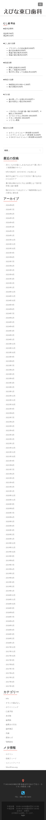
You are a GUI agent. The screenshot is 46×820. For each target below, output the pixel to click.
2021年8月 (10, 465)
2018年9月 (10, 608)
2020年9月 (10, 504)
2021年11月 (10, 452)
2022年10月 (10, 404)
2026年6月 (10, 214)
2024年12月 (10, 292)
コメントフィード (13, 763)
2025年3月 (10, 279)
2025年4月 (10, 274)
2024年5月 (10, 322)
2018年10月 (10, 604)
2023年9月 (10, 357)
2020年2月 (10, 534)
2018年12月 (10, 595)
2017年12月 (10, 647)
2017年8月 (10, 664)
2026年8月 (10, 205)
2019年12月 (10, 543)
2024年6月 (10, 318)
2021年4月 (10, 482)
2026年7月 (10, 209)
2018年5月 (10, 625)
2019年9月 (10, 556)
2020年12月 (10, 495)
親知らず (9, 737)
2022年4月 (10, 430)
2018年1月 (10, 643)
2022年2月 (10, 439)
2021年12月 (10, 448)
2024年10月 (10, 300)
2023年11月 (10, 348)
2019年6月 (10, 569)
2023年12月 (10, 344)
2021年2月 (10, 487)
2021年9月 (10, 461)
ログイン (9, 754)
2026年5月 (10, 218)
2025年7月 (10, 261)
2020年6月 (10, 517)
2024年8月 (10, 309)
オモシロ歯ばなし (13, 703)
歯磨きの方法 (11, 724)
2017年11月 (10, 651)
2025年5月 (10, 270)
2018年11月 (10, 599)
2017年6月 (10, 673)
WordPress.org (12, 767)
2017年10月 (10, 656)
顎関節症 (9, 742)
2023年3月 (10, 383)
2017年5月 (10, 677)
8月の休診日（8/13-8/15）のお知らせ (21, 172)
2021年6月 (10, 474)
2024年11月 (10, 296)
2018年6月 (10, 621)
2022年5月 (10, 426)
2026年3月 (10, 227)
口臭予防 (9, 711)
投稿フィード (11, 758)
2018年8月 (10, 612)
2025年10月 (10, 248)
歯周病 (8, 720)
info (7, 698)
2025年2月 (10, 283)
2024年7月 (10, 313)
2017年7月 (10, 669)
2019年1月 (10, 591)
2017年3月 (10, 686)
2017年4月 (10, 682)
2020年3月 (10, 530)
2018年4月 (10, 630)
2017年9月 (10, 660)
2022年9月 (10, 409)
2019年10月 (10, 552)
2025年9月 (10, 253)
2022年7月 (10, 417)
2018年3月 (10, 634)
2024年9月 (10, 305)
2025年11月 (10, 244)
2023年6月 (10, 370)
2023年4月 (10, 378)
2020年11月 (10, 500)
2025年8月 (10, 257)
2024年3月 (10, 331)
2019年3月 (10, 582)
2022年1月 (10, 443)
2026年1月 (10, 235)
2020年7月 (10, 513)
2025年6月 (10, 266)
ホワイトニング (12, 707)
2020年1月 (10, 539)
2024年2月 (10, 335)
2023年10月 (10, 352)
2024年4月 (10, 326)
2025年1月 (10, 287)
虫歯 (7, 733)
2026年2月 (10, 231)
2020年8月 (10, 508)
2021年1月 (10, 491)
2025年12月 (10, 240)
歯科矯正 (9, 729)
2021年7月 (10, 469)
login (23, 815)
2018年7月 (10, 617)
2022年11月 (10, 400)
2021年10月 (10, 456)
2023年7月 (10, 365)
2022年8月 (10, 413)
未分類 (8, 716)
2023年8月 (10, 361)
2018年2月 (10, 638)
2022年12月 (10, 396)
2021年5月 (10, 478)
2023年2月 (10, 387)
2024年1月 (10, 339)
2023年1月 (10, 391)
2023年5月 (10, 374)
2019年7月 (10, 565)
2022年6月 (10, 422)
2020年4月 (10, 526)
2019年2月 (10, 586)
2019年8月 (10, 560)
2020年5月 (10, 521)
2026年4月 (10, 222)
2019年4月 (10, 578)
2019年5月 (10, 573)
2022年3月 (10, 435)
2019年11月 (10, 547)
